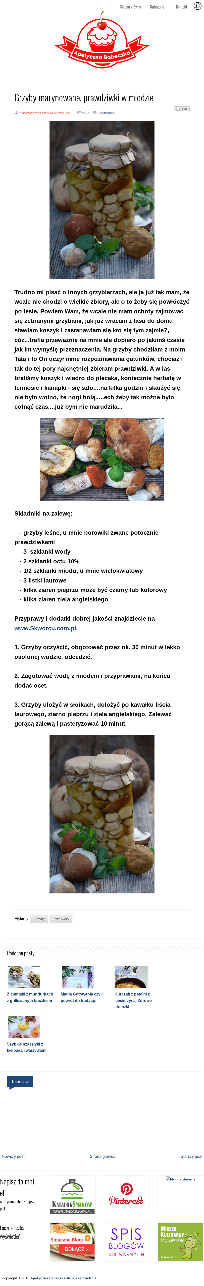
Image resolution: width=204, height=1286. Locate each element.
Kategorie (155, 7)
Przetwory (61, 919)
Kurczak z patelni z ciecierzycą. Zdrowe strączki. (133, 1000)
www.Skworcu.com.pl (45, 628)
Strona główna (130, 7)
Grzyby (39, 919)
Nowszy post (13, 1156)
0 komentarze (106, 113)
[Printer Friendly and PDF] (182, 110)
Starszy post (191, 1156)
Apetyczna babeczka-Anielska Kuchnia (63, 1278)
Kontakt (181, 7)
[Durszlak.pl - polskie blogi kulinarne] (181, 1179)
